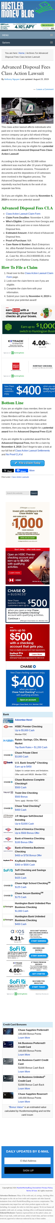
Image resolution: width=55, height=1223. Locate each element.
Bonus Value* (17, 1107)
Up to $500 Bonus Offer (27, 833)
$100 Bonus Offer (24, 842)
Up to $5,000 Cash (24, 730)
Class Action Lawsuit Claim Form (23, 214)
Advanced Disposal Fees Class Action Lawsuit (25, 69)
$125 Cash (20, 887)
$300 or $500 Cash (25, 864)
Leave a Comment (45, 89)
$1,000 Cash (21, 911)
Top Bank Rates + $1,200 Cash (31, 747)
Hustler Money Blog (27, 9)
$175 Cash (20, 897)
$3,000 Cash (21, 756)
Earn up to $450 (23, 766)
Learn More (24, 1037)
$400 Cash (20, 810)
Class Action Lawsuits (20, 477)
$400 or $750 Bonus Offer (28, 855)
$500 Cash (20, 787)
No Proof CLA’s (14, 454)
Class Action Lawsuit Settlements (32, 450)
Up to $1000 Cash (24, 823)
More (32, 470)
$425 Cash (20, 878)
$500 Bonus (21, 796)
